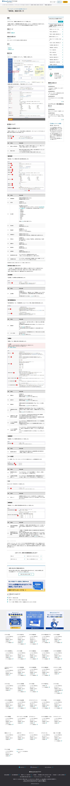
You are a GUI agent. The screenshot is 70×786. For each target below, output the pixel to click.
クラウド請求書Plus (9, 651)
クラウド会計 (7, 634)
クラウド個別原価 (32, 667)
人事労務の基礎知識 (58, 690)
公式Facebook (34, 767)
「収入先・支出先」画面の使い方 (55, 42)
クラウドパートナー (57, 716)
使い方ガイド (28, 4)
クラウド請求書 (56, 634)
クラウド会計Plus (20, 634)
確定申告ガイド (32, 639)
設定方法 (9, 47)
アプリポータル (44, 733)
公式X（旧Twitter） (48, 767)
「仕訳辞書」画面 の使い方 (53, 45)
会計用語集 (20, 641)
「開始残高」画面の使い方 (53, 59)
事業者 (12, 32)
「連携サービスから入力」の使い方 (15, 599)
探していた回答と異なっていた (32, 559)
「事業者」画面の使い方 (53, 66)
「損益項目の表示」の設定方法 (54, 62)
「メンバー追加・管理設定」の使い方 (15, 601)
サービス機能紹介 (9, 642)
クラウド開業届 (8, 716)
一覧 (63, 101)
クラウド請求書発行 (57, 651)
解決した (12, 556)
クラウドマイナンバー (33, 700)
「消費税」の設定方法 (12, 347)
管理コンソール (8, 733)
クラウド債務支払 (32, 651)
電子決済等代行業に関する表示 (25, 776)
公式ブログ (22, 767)
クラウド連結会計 (44, 667)
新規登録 (65, 1)
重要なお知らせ (20, 749)
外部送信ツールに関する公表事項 (58, 774)
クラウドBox (7, 683)
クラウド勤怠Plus (44, 683)
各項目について (11, 49)
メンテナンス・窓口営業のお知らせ (23, 752)
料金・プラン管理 (56, 733)
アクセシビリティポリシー (38, 776)
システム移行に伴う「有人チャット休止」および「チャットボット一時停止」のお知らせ (56, 116)
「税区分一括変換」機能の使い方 (55, 34)
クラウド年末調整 (8, 700)
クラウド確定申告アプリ (46, 634)
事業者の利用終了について (53, 36)
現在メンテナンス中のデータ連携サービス (56, 111)
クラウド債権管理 (44, 651)
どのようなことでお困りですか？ (55, 18)
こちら (22, 221)
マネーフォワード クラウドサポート (9, 4)
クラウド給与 (56, 683)
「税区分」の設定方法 (53, 54)
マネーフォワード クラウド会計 (20, 4)
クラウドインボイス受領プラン (9, 668)
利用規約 (7, 641)
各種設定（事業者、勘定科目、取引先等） (37, 4)
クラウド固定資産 (20, 667)
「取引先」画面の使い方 (53, 31)
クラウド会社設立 (56, 700)
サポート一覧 (52, 1)
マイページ (31, 733)
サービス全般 (7, 749)
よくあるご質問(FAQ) (9, 636)
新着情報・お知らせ (9, 639)
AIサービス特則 (47, 776)
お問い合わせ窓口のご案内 (25, 574)
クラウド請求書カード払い (46, 716)
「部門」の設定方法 (52, 52)
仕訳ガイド (10, 597)
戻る (51, 69)
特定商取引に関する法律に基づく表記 (44, 774)
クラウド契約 (43, 700)
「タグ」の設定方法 (52, 49)
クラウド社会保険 (20, 700)
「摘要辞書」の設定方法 (53, 47)
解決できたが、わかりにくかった (33, 556)
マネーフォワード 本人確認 (22, 716)
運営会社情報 (6, 774)
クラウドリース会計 (57, 667)
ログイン (59, 1)
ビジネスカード (32, 716)
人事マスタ (19, 733)
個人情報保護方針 (15, 774)
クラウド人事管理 (20, 683)
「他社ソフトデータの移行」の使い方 (55, 39)
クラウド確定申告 (32, 634)
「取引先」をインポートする (54, 29)
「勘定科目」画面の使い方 (53, 57)
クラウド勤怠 (31, 683)
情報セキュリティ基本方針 (25, 774)
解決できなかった (14, 559)
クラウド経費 (19, 651)
